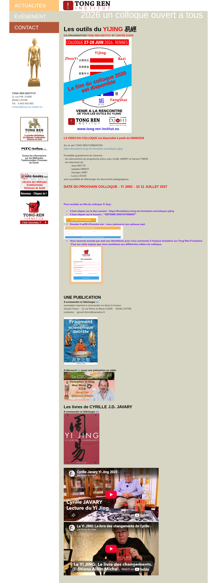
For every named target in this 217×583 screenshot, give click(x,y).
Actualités (30, 5)
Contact (26, 27)
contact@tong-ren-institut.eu (27, 106)
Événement (30, 16)
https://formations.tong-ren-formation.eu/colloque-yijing (93, 148)
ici (97, 302)
